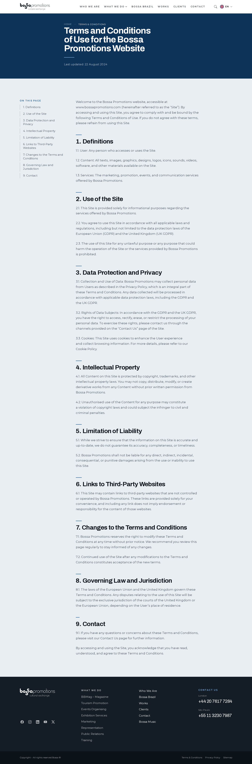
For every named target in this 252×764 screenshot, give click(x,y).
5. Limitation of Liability (38, 137)
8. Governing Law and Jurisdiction (38, 166)
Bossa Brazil (142, 6)
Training (86, 740)
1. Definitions (31, 107)
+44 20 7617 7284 (215, 701)
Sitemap (227, 757)
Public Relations (92, 734)
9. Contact (30, 175)
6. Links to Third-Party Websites (38, 146)
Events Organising (93, 709)
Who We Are (90, 6)
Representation (92, 728)
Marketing (88, 721)
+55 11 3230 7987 (215, 715)
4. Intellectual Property (39, 131)
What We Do (114, 6)
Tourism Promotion (94, 703)
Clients (179, 6)
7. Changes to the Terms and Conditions (43, 156)
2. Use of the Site (34, 113)
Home (68, 24)
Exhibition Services (94, 715)
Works (163, 6)
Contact (198, 6)
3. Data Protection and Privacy (39, 122)
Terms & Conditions (192, 757)
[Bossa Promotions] (35, 6)
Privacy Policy (212, 757)
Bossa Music (147, 721)
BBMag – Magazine (94, 697)
